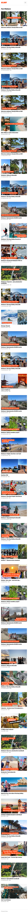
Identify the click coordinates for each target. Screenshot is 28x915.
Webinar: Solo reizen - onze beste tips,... (11, 580)
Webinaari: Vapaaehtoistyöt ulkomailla (10, 518)
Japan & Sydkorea (5, 390)
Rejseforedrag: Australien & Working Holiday (12, 793)
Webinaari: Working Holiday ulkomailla (10, 47)
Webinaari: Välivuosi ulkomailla (9, 175)
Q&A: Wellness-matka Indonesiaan (9, 132)
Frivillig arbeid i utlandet (7, 729)
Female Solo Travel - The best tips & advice (11, 857)
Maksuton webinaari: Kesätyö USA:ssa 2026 (12, 68)
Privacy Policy (4, 911)
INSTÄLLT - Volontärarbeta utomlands (10, 560)
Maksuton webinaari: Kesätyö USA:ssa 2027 (11, 27)
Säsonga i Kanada (5, 326)
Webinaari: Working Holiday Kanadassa (11, 239)
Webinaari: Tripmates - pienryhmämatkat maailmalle (11, 282)
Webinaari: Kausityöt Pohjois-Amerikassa (11, 496)
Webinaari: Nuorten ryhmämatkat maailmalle (12, 751)
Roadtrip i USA (4, 475)
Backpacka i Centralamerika (8, 772)
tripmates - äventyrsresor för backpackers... (12, 708)
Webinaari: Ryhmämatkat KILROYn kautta (11, 218)
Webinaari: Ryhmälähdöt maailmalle (10, 878)
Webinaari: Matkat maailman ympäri (10, 432)
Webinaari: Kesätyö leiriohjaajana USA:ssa (11, 260)
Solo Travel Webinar (6, 900)
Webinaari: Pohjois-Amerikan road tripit (11, 454)
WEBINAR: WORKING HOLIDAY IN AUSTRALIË (11, 815)
